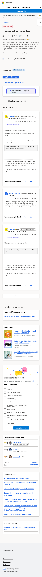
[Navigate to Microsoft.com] (7, 3)
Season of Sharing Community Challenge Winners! (25, 332)
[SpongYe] (6, 116)
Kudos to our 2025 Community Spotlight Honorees (25, 342)
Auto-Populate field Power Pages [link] (16, 478)
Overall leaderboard (34, 464)
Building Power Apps (18, 70)
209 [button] (22, 449)
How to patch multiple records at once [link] (19, 489)
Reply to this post (11, 77)
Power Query (11, 423)
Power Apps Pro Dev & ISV (15, 420)
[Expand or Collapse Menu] (3, 7)
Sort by (5, 107)
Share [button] (23, 36)
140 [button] (28, 39)
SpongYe (12, 116)
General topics (11, 409)
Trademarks (6, 565)
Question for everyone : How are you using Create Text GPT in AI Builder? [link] (20, 500)
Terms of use (6, 562)
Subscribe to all (21, 428)
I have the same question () (13, 83)
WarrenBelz (17, 442)
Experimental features (14, 402)
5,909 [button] (17, 116)
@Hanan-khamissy (13, 124)
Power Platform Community (18, 7)
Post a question (21, 11)
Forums (20, 15)
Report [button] (30, 36)
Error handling (11, 399)
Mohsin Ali (16, 457)
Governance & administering (16, 412)
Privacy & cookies (8, 559)
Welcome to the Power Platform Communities (19, 316)
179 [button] (23, 457)
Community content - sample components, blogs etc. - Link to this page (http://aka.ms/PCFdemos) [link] (20, 508)
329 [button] (23, 442)
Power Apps (27, 15)
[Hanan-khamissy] (6, 193)
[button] (40, 7)
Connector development (14, 395)
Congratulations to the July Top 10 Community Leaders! (26, 352)
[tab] (17, 102)
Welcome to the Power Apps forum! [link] (17, 514)
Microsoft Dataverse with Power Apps (17, 416)
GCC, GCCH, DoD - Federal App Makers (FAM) (17, 405)
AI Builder (10, 389)
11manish (16, 449)
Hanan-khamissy (22, 39)
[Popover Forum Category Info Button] (33, 381)
